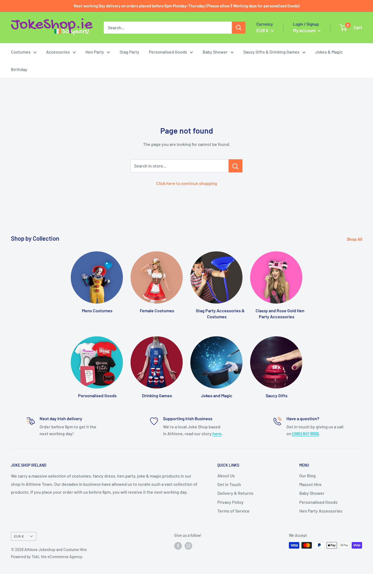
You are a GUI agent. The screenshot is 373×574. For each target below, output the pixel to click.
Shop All (355, 239)
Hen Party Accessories (320, 510)
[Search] (238, 28)
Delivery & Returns (235, 493)
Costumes (21, 51)
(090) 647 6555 (305, 433)
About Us (226, 475)
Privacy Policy (230, 502)
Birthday (19, 69)
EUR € (19, 536)
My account (304, 30)
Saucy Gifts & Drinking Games (271, 51)
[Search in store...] (235, 165)
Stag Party (129, 51)
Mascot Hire (310, 484)
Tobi (35, 556)
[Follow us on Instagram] (188, 546)
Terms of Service (233, 510)
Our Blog (307, 475)
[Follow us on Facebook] (178, 546)
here (216, 433)
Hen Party (94, 51)
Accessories (58, 51)
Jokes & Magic (328, 51)
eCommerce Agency (65, 556)
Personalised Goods (168, 51)
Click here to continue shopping (186, 183)
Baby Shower (215, 51)
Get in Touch (229, 484)
